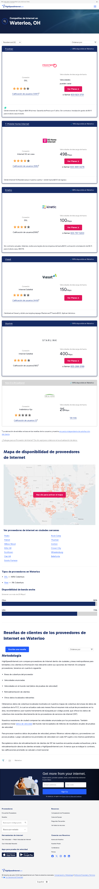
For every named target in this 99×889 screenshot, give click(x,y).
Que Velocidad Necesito (9, 843)
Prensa (53, 852)
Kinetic (8, 190)
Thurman (55, 540)
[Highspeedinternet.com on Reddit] (65, 856)
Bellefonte (55, 556)
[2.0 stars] (17, 88)
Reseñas (4, 817)
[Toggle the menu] (95, 6)
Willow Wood (10, 544)
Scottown (8, 552)
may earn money (9, 2)
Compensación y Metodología (63, 875)
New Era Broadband (15, 383)
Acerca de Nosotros (57, 839)
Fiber (6, 582)
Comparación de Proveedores (60, 813)
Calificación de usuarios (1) (25, 420)
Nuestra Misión (56, 843)
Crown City (56, 548)
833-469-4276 (77, 167)
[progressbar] (49, 604)
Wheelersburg (57, 552)
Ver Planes (70, 89)
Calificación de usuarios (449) (25, 300)
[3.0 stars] (21, 88)
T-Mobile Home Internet (17, 124)
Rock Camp (56, 536)
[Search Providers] (25, 822)
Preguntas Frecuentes (58, 821)
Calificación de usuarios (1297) (25, 94)
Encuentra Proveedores (9, 813)
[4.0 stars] (24, 88)
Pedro (6, 536)
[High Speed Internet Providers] (13, 6)
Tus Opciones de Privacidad (14, 877)
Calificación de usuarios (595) (25, 166)
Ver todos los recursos (58, 825)
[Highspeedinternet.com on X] (56, 856)
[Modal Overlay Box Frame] (49, 784)
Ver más (73, 418)
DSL (6, 577)
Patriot (7, 540)
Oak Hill (7, 556)
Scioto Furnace (10, 560)
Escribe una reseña (17, 649)
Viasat (8, 259)
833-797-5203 (77, 233)
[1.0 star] (14, 88)
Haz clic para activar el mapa (49, 495)
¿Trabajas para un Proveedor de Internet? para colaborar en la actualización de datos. (40, 440)
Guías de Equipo (56, 817)
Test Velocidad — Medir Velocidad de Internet (16, 839)
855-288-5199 (77, 366)
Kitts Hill (7, 548)
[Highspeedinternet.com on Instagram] (61, 856)
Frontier (9, 49)
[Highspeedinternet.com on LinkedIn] (69, 856)
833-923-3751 (77, 94)
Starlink (9, 323)
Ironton (54, 544)
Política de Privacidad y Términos (84, 875)
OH (9, 760)
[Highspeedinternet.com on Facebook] (52, 856)
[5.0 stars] (28, 88)
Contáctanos (55, 848)
